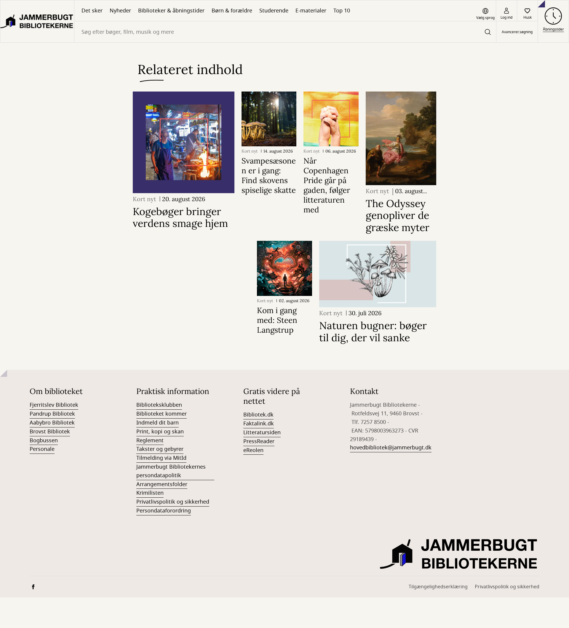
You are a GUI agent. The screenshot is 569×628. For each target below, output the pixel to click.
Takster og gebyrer (159, 449)
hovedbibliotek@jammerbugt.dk (390, 447)
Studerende (273, 11)
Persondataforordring (163, 511)
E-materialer (310, 11)
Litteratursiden (262, 432)
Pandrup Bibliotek (52, 414)
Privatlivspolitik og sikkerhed (172, 502)
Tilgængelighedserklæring (438, 586)
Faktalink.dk (258, 423)
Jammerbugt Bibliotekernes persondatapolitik (171, 471)
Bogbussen (44, 440)
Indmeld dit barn (157, 423)
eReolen (253, 450)
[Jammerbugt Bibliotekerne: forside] (37, 21)
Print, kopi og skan (160, 431)
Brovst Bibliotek (50, 431)
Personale (42, 449)
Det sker (92, 11)
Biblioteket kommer (161, 414)
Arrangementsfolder (161, 484)
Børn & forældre (232, 11)
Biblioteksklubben (159, 405)
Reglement (150, 440)
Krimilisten (150, 493)
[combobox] (285, 31)
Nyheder (120, 11)
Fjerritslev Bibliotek (54, 405)
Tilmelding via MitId (161, 458)
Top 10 (341, 11)
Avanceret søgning (517, 32)
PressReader (258, 441)
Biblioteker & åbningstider (171, 11)
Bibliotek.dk (258, 415)
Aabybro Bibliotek (52, 423)
